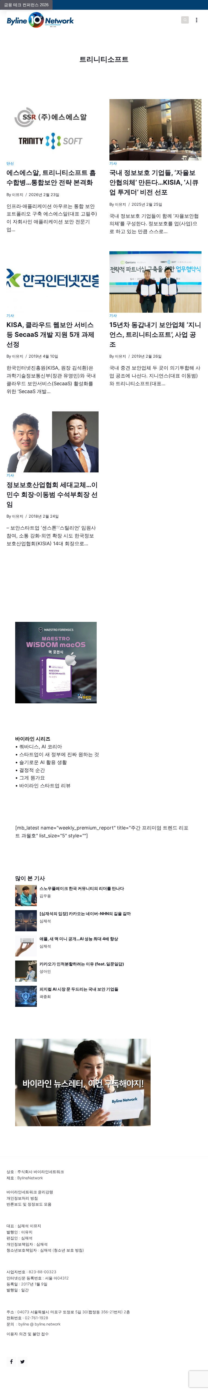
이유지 (17, 194)
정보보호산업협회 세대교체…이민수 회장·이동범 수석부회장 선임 (52, 494)
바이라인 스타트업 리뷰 (45, 785)
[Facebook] (11, 1362)
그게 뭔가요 (32, 778)
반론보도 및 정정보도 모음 (28, 1204)
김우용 (45, 895)
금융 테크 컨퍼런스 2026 (26, 4)
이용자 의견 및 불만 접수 (27, 1333)
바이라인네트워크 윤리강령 (29, 1192)
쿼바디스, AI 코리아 (40, 746)
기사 (113, 163)
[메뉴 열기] (196, 20)
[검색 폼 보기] (185, 20)
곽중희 (45, 996)
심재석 (45, 921)
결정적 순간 (32, 770)
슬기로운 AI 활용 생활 (43, 762)
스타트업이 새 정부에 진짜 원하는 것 (59, 754)
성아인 (45, 971)
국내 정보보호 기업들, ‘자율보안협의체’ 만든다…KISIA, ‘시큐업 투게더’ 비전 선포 (154, 182)
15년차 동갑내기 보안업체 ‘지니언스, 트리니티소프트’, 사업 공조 (155, 334)
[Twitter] (22, 1362)
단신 (10, 163)
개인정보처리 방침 (22, 1198)
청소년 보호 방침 (68, 1250)
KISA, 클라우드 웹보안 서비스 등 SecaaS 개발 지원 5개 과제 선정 (50, 334)
